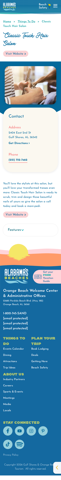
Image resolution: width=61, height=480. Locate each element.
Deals (34, 355)
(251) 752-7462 (18, 160)
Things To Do (26, 21)
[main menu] (55, 6)
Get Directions (18, 143)
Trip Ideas (9, 367)
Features (14, 230)
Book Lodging (39, 349)
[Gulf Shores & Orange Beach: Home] (9, 7)
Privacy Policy (10, 455)
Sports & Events (13, 391)
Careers (8, 385)
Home (7, 21)
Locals (7, 410)
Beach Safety (39, 367)
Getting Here (39, 361)
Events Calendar (13, 349)
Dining (7, 355)
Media (7, 404)
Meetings (9, 398)
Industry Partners (14, 379)
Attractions (10, 361)
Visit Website (14, 53)
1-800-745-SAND (14, 313)
